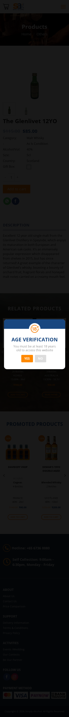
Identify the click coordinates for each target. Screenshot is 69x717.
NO (40, 358)
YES (27, 358)
